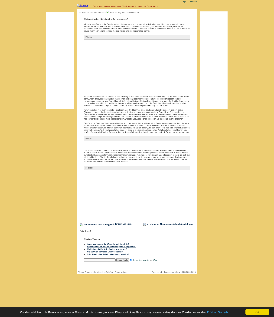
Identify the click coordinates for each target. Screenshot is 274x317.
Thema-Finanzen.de (87, 272)
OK (257, 312)
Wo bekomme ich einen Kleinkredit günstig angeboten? (111, 247)
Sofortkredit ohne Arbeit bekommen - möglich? (108, 254)
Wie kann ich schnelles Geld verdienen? (105, 252)
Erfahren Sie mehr (218, 312)
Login (184, 2)
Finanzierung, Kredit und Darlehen (124, 12)
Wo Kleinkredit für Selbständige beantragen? (107, 249)
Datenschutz (157, 272)
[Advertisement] (60, 60)
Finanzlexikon (121, 272)
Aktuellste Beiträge (105, 272)
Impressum (169, 272)
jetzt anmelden (124, 224)
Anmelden (192, 2)
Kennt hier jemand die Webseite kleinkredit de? (108, 244)
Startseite (102, 12)
